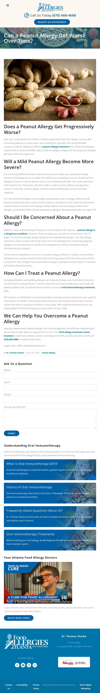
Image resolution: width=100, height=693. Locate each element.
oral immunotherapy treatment (78, 287)
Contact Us (8, 687)
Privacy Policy (36, 687)
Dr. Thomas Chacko (15, 352)
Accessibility (22, 685)
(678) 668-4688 (64, 15)
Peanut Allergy (48, 352)
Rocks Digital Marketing (85, 687)
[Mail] (35, 665)
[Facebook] (17, 665)
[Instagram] (29, 665)
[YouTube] (23, 665)
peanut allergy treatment (56, 146)
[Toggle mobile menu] (8, 5)
